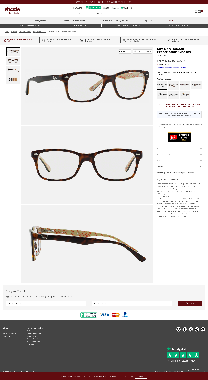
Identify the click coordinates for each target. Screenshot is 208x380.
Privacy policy (180, 372)
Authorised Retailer (179, 25)
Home (7, 32)
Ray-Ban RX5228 (39, 32)
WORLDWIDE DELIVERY (29, 25)
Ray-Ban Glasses (25, 32)
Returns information (34, 333)
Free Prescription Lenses (128, 25)
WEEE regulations (33, 342)
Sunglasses (41, 20)
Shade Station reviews (10, 333)
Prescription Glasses (74, 20)
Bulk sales (30, 344)
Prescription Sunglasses (115, 20)
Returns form (31, 336)
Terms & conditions (163, 372)
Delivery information (34, 331)
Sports (148, 20)
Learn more (128, 376)
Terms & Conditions (33, 339)
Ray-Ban (172, 184)
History (5, 331)
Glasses (14, 32)
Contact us (6, 336)
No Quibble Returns (78, 25)
